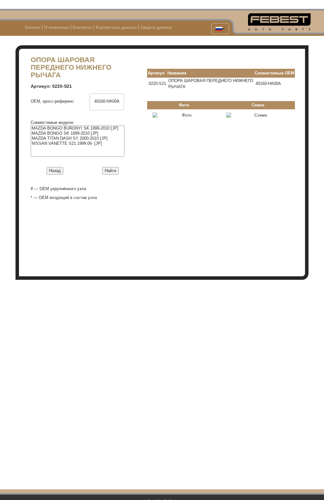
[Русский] (220, 28)
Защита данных (156, 27)
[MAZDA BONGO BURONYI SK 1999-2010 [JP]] (77, 128)
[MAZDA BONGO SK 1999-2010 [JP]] (77, 133)
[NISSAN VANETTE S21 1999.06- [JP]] (77, 143)
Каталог (32, 27)
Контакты (82, 27)
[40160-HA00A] (107, 101)
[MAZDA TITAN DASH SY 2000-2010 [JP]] (77, 138)
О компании (56, 27)
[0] (107, 96)
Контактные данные (116, 27)
